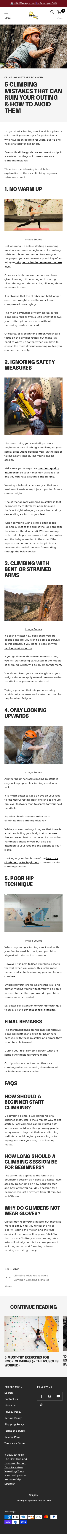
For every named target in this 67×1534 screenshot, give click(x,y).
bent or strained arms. (18, 648)
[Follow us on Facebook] (41, 1396)
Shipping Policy (14, 1424)
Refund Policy (13, 1417)
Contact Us (11, 1398)
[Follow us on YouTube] (58, 1396)
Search (8, 1392)
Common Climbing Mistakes (31, 1279)
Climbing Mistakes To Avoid (23, 77)
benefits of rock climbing (39, 1009)
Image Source (33, 239)
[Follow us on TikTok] (41, 1404)
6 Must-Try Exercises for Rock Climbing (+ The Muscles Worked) (31, 1361)
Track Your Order (14, 1443)
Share (8, 1286)
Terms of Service (14, 1430)
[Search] (52, 12)
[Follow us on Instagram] (50, 1396)
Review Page (12, 1436)
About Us (10, 1405)
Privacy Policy (12, 1411)
